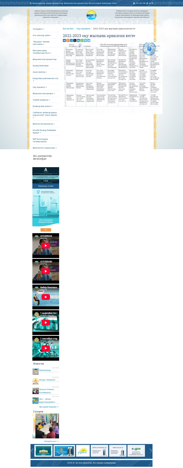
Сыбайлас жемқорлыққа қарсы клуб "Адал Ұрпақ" (45, 113)
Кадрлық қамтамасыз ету (45, 78)
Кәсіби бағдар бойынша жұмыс (44, 131)
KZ (137, 3)
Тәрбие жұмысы (41, 100)
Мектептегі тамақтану (44, 148)
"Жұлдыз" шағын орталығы (41, 42)
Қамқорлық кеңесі (42, 106)
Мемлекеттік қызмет (43, 93)
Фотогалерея (95, 3)
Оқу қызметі (39, 87)
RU (140, 3)
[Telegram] (88, 40)
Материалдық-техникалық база (41, 51)
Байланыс (107, 3)
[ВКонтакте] (64, 40)
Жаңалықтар (38, 3)
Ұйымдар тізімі (45, 186)
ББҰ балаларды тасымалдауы (40, 140)
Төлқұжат (38, 29)
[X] (74, 40)
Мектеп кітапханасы (43, 124)
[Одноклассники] (67, 40)
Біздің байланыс (41, 65)
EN (144, 3)
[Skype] (85, 40)
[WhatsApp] (81, 40)
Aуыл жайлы (39, 72)
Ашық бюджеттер (54, 3)
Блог (114, 3)
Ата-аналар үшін (41, 35)
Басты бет (68, 28)
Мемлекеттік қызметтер (76, 3)
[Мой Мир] (71, 40)
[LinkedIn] (78, 40)
